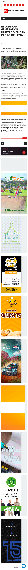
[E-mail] (20, 5)
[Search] (23, 5)
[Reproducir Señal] (23, 152)
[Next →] (25, 143)
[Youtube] (11, 5)
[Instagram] (14, 5)
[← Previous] (2, 143)
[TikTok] (17, 5)
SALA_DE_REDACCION (16, 22)
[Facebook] (5, 5)
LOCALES (24, 137)
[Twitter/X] (8, 5)
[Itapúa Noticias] (14, 13)
